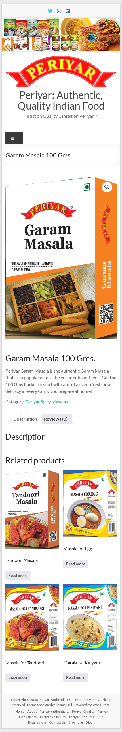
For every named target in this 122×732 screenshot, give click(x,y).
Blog (89, 722)
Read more (17, 575)
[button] (107, 187)
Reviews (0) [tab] (56, 418)
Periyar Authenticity (54, 711)
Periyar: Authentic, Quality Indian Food (61, 100)
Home (19, 711)
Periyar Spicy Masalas (47, 401)
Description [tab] (25, 418)
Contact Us (57, 722)
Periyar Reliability (53, 717)
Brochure (75, 722)
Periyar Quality (83, 711)
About (32, 711)
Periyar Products (81, 717)
